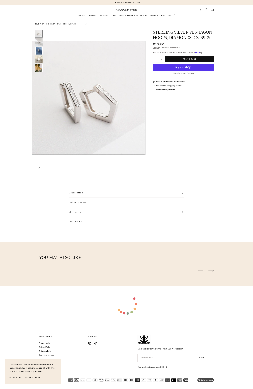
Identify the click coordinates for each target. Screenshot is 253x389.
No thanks (126, 215)
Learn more (15, 377)
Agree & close (32, 377)
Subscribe (142, 206)
